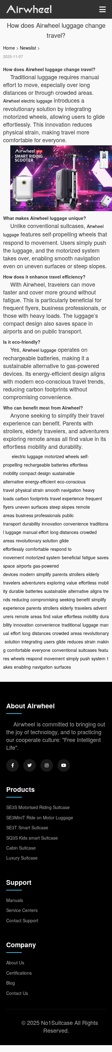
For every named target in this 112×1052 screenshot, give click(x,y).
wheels (18, 658)
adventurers (33, 582)
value (72, 582)
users (49, 641)
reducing (20, 599)
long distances (64, 532)
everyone (41, 650)
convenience (75, 524)
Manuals (14, 900)
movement (54, 658)
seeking (67, 599)
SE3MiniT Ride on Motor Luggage (39, 817)
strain (90, 641)
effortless (87, 582)
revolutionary (96, 633)
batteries (34, 591)
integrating (31, 641)
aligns (96, 591)
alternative (78, 591)
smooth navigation (63, 490)
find (46, 616)
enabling (22, 667)
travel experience (67, 498)
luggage (90, 625)
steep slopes (61, 507)
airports (23, 566)
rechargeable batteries (46, 465)
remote (22, 616)
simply (72, 658)
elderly (66, 608)
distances (41, 633)
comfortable (37, 549)
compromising (44, 599)
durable (16, 591)
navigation (42, 667)
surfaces (62, 667)
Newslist (28, 48)
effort (16, 633)
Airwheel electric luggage (27, 101)
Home (9, 48)
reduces (75, 641)
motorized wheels (61, 456)
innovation (52, 524)
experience (14, 608)
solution (12, 641)
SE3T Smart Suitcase (27, 827)
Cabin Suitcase (21, 848)
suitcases (87, 650)
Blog (10, 983)
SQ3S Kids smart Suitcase (32, 838)
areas (36, 616)
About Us (15, 962)
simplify (43, 574)
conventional (64, 650)
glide (61, 641)
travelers (83, 608)
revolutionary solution (37, 540)
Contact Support (22, 920)
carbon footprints (32, 498)
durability (31, 524)
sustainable (55, 591)
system (98, 658)
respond (34, 658)
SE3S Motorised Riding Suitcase (38, 807)
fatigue (89, 557)
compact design (35, 473)
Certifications (19, 973)
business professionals (38, 515)
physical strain (30, 490)
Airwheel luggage (39, 350)
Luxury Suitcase (22, 858)
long (26, 633)
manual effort (36, 532)
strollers (77, 574)
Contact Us (17, 993)
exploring (56, 582)
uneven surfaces (31, 507)
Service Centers (22, 910)
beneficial (71, 557)
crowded (60, 633)
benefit (83, 599)
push (85, 658)
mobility (90, 616)
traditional (71, 625)
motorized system (43, 557)
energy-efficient (40, 481)
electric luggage (27, 456)
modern (27, 574)
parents (60, 574)
